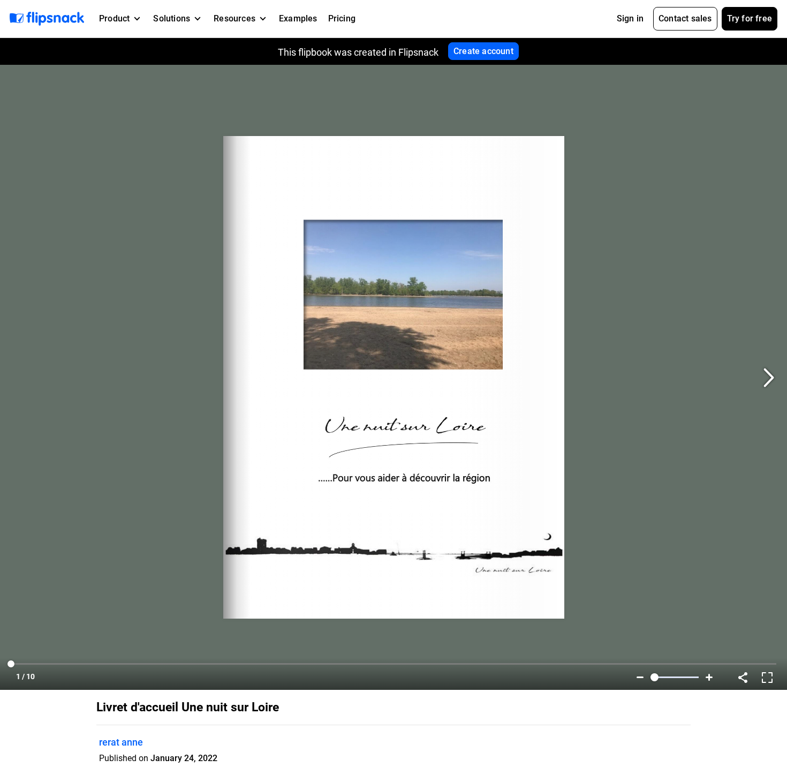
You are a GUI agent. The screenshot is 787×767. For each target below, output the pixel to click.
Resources (234, 18)
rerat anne (121, 742)
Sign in (630, 18)
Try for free (749, 18)
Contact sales (685, 18)
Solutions (171, 18)
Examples (298, 18)
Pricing (341, 18)
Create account (483, 51)
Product (114, 18)
